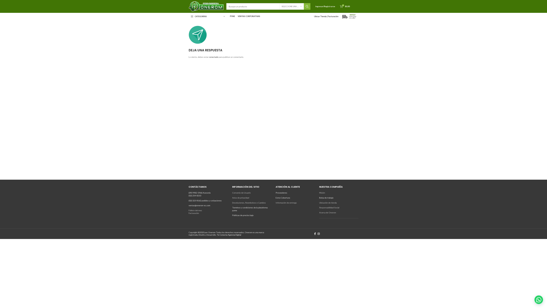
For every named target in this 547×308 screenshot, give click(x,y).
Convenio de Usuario (241, 193)
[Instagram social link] (319, 234)
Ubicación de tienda (328, 202)
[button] (538, 299)
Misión (322, 193)
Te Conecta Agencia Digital (229, 235)
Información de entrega (286, 202)
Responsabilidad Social (329, 207)
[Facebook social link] (315, 234)
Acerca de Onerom (327, 212)
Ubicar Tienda (320, 16)
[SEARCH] (307, 6)
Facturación (333, 16)
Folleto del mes (195, 210)
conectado (213, 57)
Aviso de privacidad (240, 197)
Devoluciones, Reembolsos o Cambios (249, 202)
